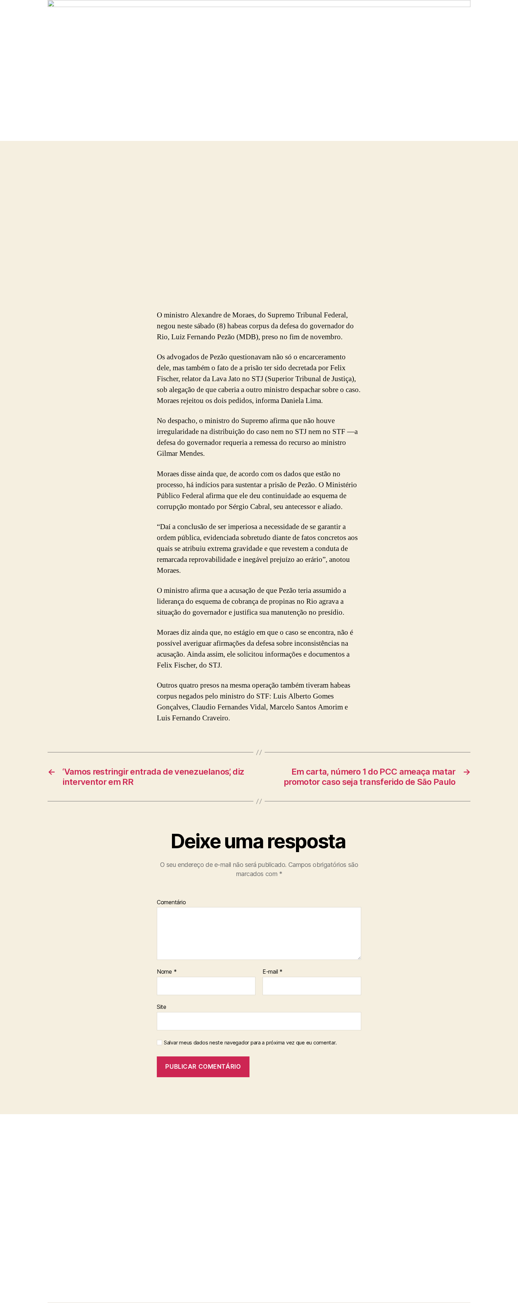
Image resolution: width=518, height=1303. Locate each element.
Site (161, 1006)
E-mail (273, 972)
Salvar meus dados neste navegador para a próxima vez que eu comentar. (250, 1043)
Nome (167, 972)
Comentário (171, 902)
